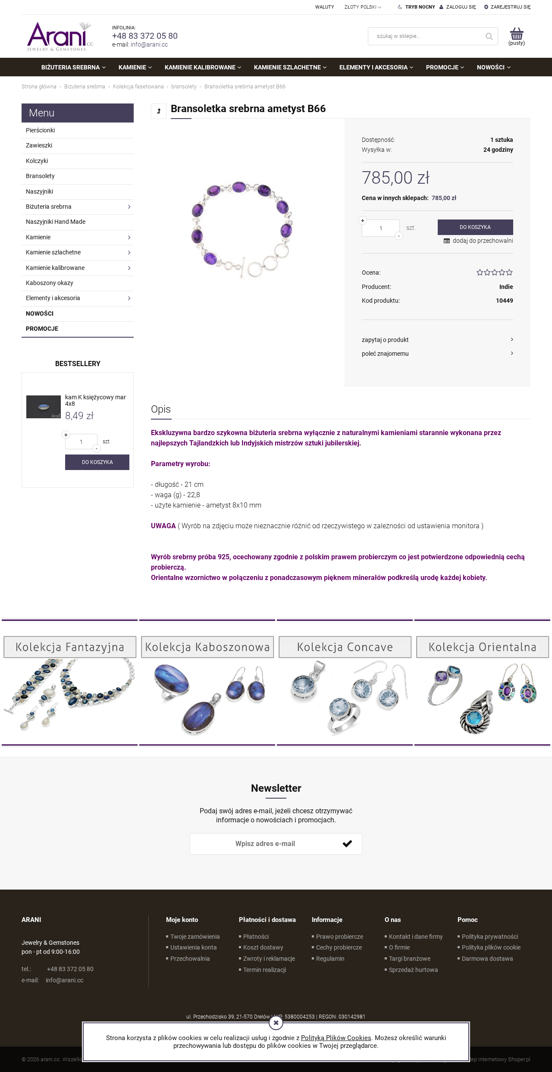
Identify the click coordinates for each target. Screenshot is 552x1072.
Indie (506, 286)
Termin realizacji (264, 969)
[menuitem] (73, 67)
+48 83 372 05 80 (145, 36)
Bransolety (40, 175)
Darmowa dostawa (487, 958)
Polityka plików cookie (491, 947)
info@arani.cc (149, 44)
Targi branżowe (409, 958)
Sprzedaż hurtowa (413, 969)
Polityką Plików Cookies (336, 1038)
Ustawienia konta (193, 947)
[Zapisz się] (347, 844)
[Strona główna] (58, 36)
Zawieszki (39, 145)
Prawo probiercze (339, 936)
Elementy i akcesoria (53, 298)
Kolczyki (37, 160)
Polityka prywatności (490, 936)
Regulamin (330, 958)
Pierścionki (40, 130)
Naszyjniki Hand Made (55, 221)
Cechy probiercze (339, 947)
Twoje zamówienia (195, 936)
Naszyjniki (39, 191)
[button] (437, 340)
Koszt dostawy (263, 947)
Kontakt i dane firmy (416, 936)
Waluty (324, 7)
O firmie (399, 947)
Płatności (256, 936)
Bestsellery (77, 364)
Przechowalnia (190, 958)
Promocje (42, 328)
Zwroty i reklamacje (269, 958)
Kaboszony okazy (49, 282)
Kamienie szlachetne (53, 252)
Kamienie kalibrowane (55, 267)
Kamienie (38, 237)
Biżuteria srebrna (49, 206)
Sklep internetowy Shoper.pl (497, 1059)
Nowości (39, 313)
